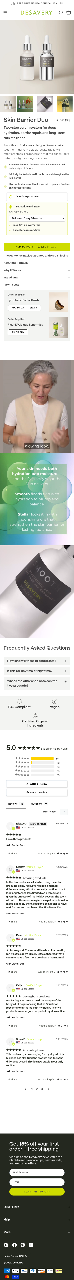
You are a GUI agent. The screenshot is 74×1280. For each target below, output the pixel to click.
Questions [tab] (37, 804)
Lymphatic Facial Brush (23, 300)
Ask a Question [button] (38, 792)
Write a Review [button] (38, 783)
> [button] (49, 1089)
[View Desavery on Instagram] (6, 1245)
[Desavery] (37, 12)
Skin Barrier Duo (15, 845)
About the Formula (16, 263)
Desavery (17, 1263)
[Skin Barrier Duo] (8, 104)
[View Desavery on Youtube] (31, 1245)
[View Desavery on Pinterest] (23, 1245)
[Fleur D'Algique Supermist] (58, 327)
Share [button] (14, 853)
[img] (63, 120)
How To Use (11, 285)
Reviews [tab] (13, 804)
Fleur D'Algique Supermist (25, 325)
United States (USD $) (15, 1256)
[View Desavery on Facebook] (14, 1245)
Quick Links (11, 1207)
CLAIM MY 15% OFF (37, 1191)
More (7, 1232)
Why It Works (12, 270)
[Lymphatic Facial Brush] (58, 302)
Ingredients (11, 277)
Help (7, 1219)
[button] (60, 12)
